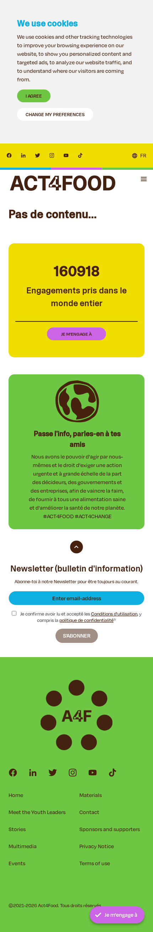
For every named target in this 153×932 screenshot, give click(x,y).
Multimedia (23, 846)
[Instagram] (52, 155)
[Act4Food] (62, 183)
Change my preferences (55, 114)
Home (16, 795)
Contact (89, 812)
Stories (17, 829)
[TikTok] (80, 155)
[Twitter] (37, 155)
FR (143, 155)
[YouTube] (66, 155)
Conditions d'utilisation (114, 614)
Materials (90, 795)
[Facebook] (9, 155)
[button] (143, 179)
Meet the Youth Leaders (37, 812)
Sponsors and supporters (109, 829)
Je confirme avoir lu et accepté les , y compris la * (80, 617)
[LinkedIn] (23, 155)
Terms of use (94, 863)
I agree (34, 96)
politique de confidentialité (86, 620)
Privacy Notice (96, 846)
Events (17, 863)
